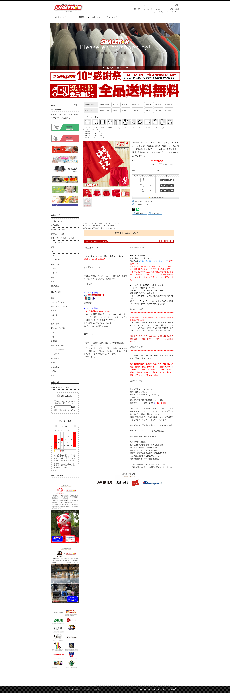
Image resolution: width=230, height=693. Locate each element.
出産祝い (135, 110)
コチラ (144, 392)
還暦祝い (115, 110)
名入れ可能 (168, 104)
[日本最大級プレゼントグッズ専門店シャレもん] (67, 11)
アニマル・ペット (57, 242)
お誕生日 (54, 315)
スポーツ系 (158, 104)
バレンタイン (146, 9)
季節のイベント (104, 110)
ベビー (53, 251)
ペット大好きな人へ (58, 302)
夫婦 (52, 332)
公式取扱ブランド (57, 221)
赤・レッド (96, 131)
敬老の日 (54, 363)
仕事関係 (54, 341)
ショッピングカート (173, 12)
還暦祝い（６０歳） (91, 137)
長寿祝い (148, 110)
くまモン (54, 273)
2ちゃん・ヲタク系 (58, 328)
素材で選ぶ (88, 133)
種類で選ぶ (55, 286)
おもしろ (159, 9)
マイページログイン (158, 12)
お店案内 (96, 689)
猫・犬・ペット (137, 104)
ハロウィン (55, 358)
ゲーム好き (125, 104)
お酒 (52, 277)
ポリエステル (98, 135)
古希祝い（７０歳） (58, 234)
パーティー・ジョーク (59, 306)
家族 (52, 337)
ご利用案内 (81, 17)
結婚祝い (124, 110)
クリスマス (55, 354)
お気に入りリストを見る (60, 387)
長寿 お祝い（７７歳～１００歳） (63, 238)
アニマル (165, 9)
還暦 (135, 9)
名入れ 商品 (55, 225)
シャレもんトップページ (62, 17)
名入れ (172, 9)
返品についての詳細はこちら (144, 201)
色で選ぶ (87, 131)
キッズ (153, 9)
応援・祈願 (158, 110)
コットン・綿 (98, 133)
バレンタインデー (57, 350)
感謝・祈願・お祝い (58, 345)
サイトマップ (112, 17)
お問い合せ (96, 17)
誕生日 (177, 9)
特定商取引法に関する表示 (82, 689)
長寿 (139, 9)
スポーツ (54, 268)
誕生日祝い (168, 110)
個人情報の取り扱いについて (62, 689)
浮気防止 (148, 104)
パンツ (102, 137)
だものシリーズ (104, 104)
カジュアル (55, 367)
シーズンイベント (57, 260)
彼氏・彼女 (55, 324)
